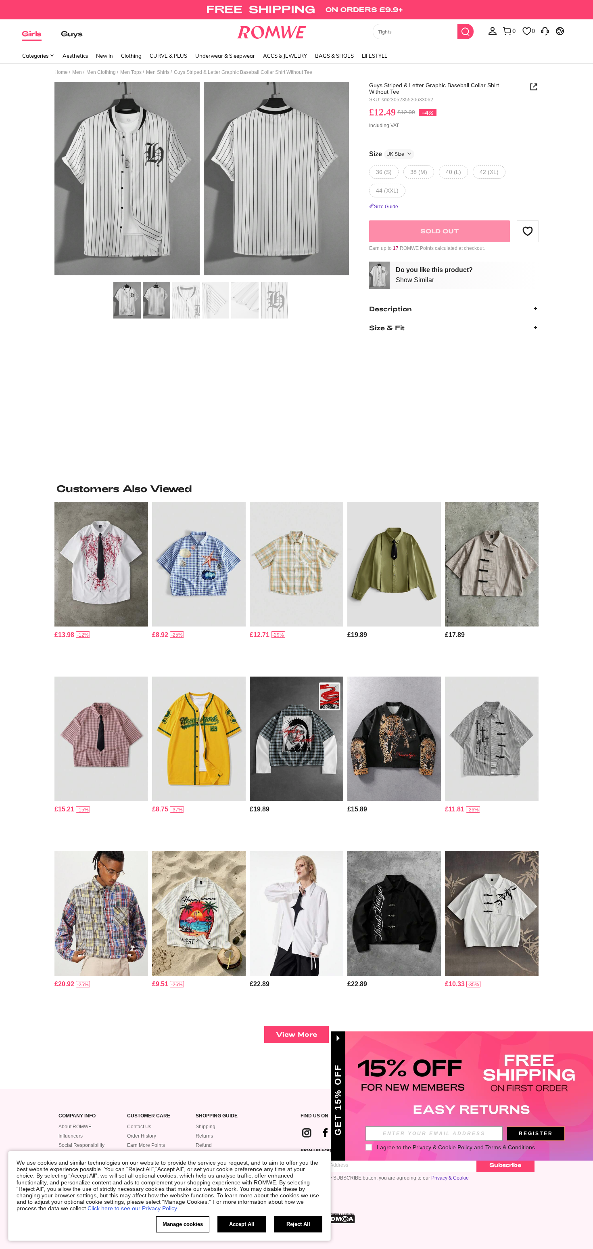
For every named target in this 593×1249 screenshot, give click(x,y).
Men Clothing (101, 72)
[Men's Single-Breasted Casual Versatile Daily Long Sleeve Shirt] (296, 913)
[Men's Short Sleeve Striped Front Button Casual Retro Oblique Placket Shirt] (492, 564)
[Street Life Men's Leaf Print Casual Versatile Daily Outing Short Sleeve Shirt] (492, 913)
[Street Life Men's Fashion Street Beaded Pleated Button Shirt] (394, 564)
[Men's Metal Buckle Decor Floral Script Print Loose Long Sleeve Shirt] (394, 913)
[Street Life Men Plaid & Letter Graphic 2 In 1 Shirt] (296, 739)
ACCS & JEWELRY (285, 55)
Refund (204, 1145)
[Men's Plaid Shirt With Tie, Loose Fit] (101, 739)
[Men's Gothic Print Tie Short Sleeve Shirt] (101, 564)
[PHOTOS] (201, 180)
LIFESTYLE (375, 55)
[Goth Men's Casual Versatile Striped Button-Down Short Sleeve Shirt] (492, 739)
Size (386, 153)
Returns (204, 1136)
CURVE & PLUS (168, 55)
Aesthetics (75, 55)
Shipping (205, 1127)
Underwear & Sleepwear (225, 55)
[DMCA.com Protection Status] (340, 1218)
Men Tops (131, 72)
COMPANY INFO (77, 1116)
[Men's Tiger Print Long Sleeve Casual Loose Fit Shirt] (394, 739)
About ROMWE (75, 1127)
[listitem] (101, 586)
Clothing (131, 55)
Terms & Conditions (510, 1147)
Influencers (70, 1136)
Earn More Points (146, 1145)
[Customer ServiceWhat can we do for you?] (545, 31)
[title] (296, 488)
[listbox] (492, 30)
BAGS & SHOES (334, 55)
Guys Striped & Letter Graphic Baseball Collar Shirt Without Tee (434, 88)
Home (61, 72)
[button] (528, 231)
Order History (141, 1136)
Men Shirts (157, 72)
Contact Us (139, 1127)
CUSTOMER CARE (148, 1116)
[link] (296, 9)
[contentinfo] (64, 635)
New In (104, 55)
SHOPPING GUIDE (217, 1116)
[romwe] (271, 30)
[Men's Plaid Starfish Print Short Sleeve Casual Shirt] (199, 564)
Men (77, 72)
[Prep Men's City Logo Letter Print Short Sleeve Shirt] (199, 739)
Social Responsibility (81, 1145)
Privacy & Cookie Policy (442, 1147)
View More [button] (296, 1034)
